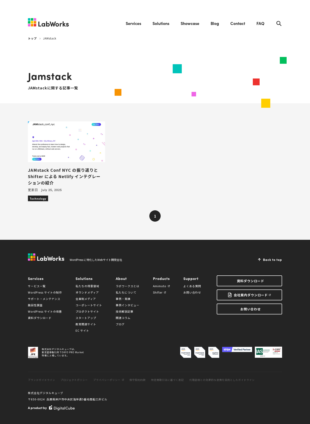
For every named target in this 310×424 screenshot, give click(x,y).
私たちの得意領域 (87, 286)
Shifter (157, 292)
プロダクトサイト (87, 311)
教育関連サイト (86, 324)
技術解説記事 (124, 311)
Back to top (272, 259)
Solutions (161, 23)
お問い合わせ (192, 292)
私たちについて (126, 292)
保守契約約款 (137, 380)
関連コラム (123, 318)
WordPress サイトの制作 (45, 292)
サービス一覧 (37, 286)
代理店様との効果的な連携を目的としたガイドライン (222, 380)
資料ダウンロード (40, 318)
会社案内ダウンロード (251, 295)
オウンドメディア (87, 292)
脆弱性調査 (35, 305)
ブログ (120, 324)
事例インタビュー (127, 305)
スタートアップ (86, 318)
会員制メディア (86, 299)
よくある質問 (192, 286)
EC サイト (82, 330)
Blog (215, 23)
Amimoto (159, 286)
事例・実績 (123, 299)
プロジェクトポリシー (74, 380)
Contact (237, 23)
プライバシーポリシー (107, 380)
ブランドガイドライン (41, 380)
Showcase (190, 23)
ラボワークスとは (127, 286)
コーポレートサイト (89, 305)
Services (133, 23)
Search (279, 23)
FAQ (260, 23)
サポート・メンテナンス (44, 299)
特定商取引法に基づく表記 (167, 380)
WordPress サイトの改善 (45, 311)
